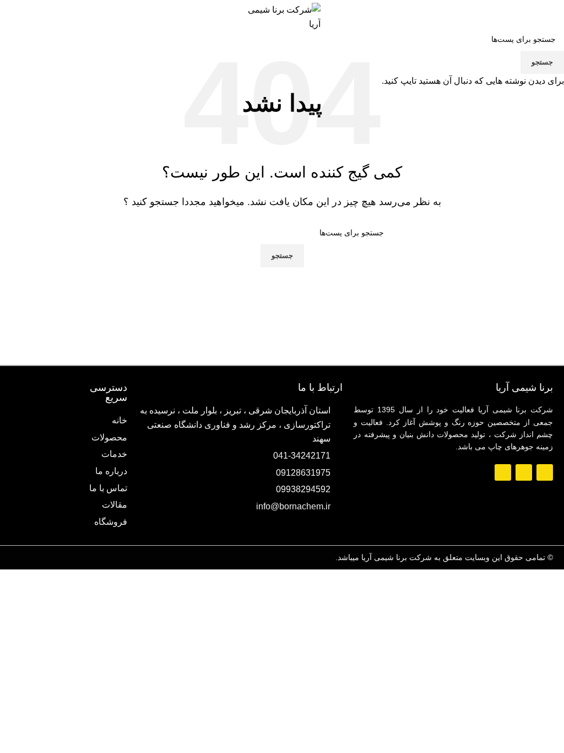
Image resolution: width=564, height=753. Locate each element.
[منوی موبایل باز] (544, 17)
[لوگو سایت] (282, 16)
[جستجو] (8, 17)
